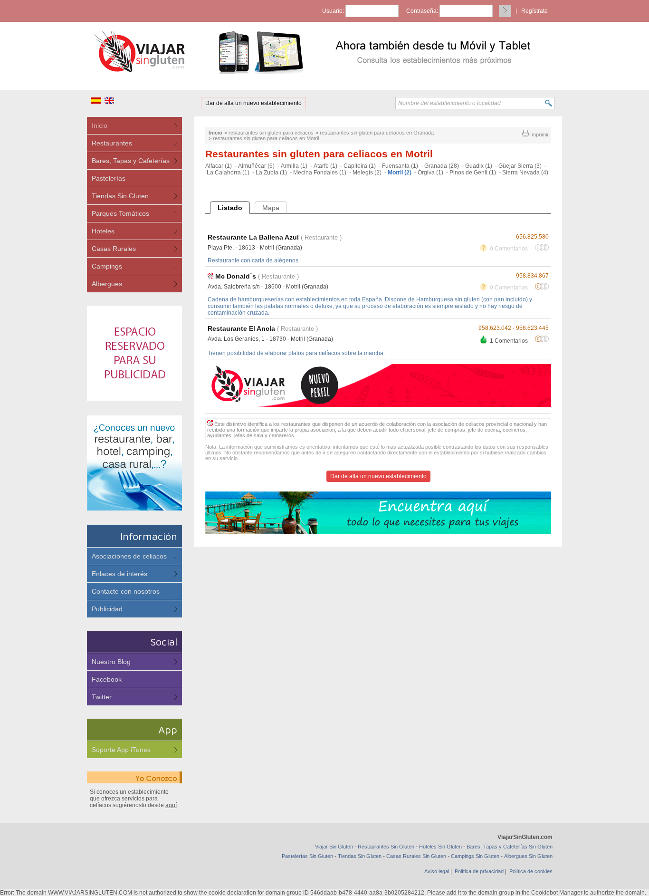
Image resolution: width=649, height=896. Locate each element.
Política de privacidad (479, 871)
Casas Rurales (114, 248)
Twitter (102, 697)
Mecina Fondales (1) (319, 172)
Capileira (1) (360, 166)
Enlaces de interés (119, 574)
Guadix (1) (478, 166)
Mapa (270, 208)
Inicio (99, 125)
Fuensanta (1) (400, 166)
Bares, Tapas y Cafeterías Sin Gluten (510, 846)
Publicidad (107, 609)
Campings (107, 266)
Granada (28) (441, 166)
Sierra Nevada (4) (525, 172)
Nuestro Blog (111, 661)
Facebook (107, 679)
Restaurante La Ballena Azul (253, 237)
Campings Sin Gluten (475, 856)
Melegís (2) (367, 172)
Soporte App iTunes (121, 749)
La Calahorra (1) (228, 172)
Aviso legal (436, 871)
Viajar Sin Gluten (334, 846)
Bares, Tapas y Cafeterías (131, 160)
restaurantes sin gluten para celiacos (271, 132)
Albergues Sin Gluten (528, 856)
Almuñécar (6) (256, 166)
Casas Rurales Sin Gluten (416, 856)
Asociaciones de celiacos (129, 556)
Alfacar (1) (218, 166)
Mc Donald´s (235, 276)
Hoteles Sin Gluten (440, 846)
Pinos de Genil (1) (472, 172)
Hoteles (103, 231)
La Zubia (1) (271, 172)
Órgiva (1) (430, 172)
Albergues (107, 284)
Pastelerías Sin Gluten (307, 856)
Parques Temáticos (120, 213)
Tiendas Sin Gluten (120, 196)
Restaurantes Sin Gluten (386, 846)
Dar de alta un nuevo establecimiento (253, 103)
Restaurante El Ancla (241, 328)
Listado (230, 208)
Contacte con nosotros (126, 591)
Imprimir (539, 134)
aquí (171, 805)
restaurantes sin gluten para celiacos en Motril (266, 138)
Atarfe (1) (325, 166)
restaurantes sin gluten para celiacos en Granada (377, 132)
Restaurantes (112, 143)
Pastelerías (108, 178)
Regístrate (534, 11)
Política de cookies (531, 871)
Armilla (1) (294, 166)
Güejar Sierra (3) (520, 166)
